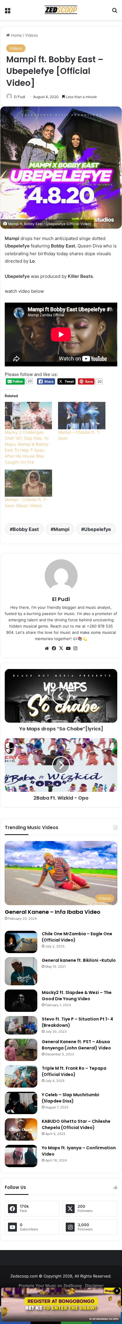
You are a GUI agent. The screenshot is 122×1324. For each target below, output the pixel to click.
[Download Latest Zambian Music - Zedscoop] (61, 10)
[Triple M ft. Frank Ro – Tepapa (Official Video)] (21, 1076)
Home (16, 35)
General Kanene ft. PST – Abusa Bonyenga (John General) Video (76, 1045)
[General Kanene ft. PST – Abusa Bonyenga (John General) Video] (21, 1050)
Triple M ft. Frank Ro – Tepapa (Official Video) (74, 1071)
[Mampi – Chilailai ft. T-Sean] (81, 415)
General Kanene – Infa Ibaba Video (52, 912)
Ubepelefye (97, 529)
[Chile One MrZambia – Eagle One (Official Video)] (21, 942)
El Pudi (19, 97)
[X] (61, 648)
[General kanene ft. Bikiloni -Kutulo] (21, 971)
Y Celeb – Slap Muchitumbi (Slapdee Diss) (70, 1098)
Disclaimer (94, 1285)
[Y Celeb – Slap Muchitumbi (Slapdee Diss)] (21, 1103)
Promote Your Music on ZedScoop (50, 1285)
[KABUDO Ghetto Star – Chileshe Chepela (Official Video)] (21, 1129)
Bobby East (26, 529)
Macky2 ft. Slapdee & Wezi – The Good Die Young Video (77, 995)
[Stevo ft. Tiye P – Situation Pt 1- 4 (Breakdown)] (21, 1025)
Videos (31, 35)
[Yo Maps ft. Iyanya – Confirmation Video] (21, 1156)
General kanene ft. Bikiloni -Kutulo (79, 960)
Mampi (61, 529)
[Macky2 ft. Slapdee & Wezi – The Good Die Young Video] (21, 1000)
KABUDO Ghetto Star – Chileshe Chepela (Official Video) (76, 1124)
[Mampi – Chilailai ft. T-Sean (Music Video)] (28, 483)
